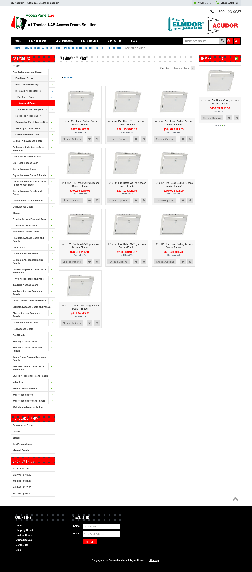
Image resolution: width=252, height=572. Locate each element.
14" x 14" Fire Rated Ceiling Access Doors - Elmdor (127, 245)
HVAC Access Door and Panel (28, 278)
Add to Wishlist (89, 139)
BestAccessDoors (22, 444)
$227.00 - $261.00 (22, 493)
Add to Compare (97, 139)
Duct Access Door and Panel (28, 200)
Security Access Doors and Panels (27, 349)
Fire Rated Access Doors (26, 231)
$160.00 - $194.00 (22, 481)
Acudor (16, 65)
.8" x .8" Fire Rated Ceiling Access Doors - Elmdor (80, 123)
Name (76, 525)
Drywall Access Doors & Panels (29, 175)
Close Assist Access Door (27, 156)
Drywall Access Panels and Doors (27, 192)
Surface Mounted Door (27, 134)
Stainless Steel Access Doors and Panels (28, 368)
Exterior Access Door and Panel (29, 219)
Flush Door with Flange (27, 84)
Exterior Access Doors (25, 225)
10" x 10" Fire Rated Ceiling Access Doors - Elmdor (80, 307)
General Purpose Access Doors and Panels (29, 271)
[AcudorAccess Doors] (222, 34)
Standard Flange (27, 103)
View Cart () (229, 2)
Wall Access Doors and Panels (29, 400)
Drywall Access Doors (24, 169)
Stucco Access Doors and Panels (30, 375)
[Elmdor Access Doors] (186, 33)
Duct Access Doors (23, 206)
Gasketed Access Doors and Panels (28, 261)
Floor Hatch (19, 247)
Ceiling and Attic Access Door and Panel (28, 148)
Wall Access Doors (23, 394)
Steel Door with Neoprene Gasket (34, 109)
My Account (17, 2)
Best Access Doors (23, 425)
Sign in (31, 2)
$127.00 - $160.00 (22, 474)
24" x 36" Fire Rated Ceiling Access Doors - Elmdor (127, 123)
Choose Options (72, 139)
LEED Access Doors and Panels (29, 300)
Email (76, 533)
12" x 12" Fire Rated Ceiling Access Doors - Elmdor (173, 245)
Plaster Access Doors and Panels (26, 314)
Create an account (49, 2)
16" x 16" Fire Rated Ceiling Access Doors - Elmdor (80, 245)
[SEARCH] (222, 41)
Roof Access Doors (23, 328)
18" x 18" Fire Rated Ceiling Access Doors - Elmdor (173, 184)
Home (18, 48)
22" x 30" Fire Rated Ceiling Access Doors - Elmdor (80, 184)
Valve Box (18, 382)
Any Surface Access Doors (42, 48)
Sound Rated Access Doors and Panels (29, 358)
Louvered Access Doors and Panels (32, 306)
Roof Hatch (19, 335)
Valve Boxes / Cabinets (25, 388)
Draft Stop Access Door (25, 162)
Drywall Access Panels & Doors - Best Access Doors (29, 183)
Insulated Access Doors (81, 48)
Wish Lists (204, 2)
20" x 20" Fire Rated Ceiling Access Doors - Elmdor (127, 184)
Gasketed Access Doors (26, 253)
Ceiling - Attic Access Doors (27, 140)
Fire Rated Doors (24, 78)
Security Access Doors (27, 128)
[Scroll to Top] (236, 500)
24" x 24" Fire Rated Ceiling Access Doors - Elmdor (173, 123)
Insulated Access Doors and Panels (27, 292)
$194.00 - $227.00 (22, 487)
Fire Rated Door (111, 48)
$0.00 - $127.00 (21, 468)
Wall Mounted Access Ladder (28, 407)
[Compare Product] (230, 41)
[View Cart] (237, 41)
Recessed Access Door (28, 115)
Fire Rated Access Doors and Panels (28, 239)
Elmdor (16, 213)
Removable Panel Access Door (31, 122)
